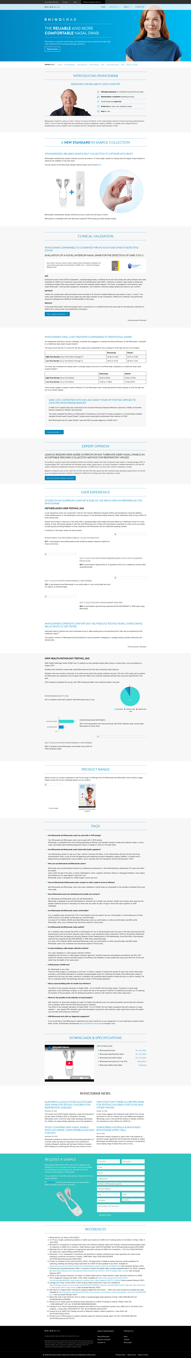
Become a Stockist (104, 1339)
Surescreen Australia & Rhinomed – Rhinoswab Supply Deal (119, 1129)
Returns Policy (143, 1355)
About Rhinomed (103, 1336)
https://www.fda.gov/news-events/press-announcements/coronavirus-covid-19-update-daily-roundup (90, 1271)
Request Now (105, 1215)
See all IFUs (141, 1061)
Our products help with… (52, 2)
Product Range (94, 64)
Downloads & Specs (113, 64)
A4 (136, 1050)
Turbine (126, 1339)
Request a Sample (132, 64)
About (126, 7)
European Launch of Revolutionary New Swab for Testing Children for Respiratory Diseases (68, 1104)
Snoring (65, 2)
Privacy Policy (120, 1355)
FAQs (103, 64)
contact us (51, 1182)
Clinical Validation (69, 64)
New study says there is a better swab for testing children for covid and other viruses (120, 1104)
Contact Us (139, 7)
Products (113, 7)
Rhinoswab (128, 1342)
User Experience (82, 64)
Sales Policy (131, 1355)
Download (142, 1065)
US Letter (142, 1050)
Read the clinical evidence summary (60, 478)
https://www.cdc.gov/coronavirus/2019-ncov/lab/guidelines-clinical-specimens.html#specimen (85, 1266)
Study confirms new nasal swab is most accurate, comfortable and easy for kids (69, 1130)
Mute (125, 1336)
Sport (75, 2)
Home (103, 7)
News (123, 64)
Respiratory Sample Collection (92, 2)
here (99, 165)
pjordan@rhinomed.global (92, 1023)
